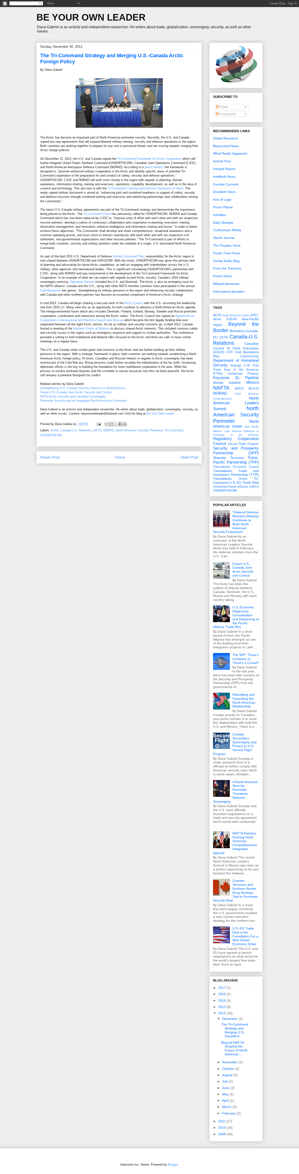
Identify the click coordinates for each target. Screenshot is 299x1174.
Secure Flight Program (243, 444)
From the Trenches (227, 268)
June (226, 1088)
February (229, 1113)
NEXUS (253, 388)
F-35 (247, 365)
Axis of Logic (222, 199)
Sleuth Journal (223, 238)
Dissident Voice (224, 192)
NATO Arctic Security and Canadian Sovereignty (73, 396)
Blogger (173, 1164)
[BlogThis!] (111, 424)
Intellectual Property (243, 373)
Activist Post (222, 161)
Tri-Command (173, 430)
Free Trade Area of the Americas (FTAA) (236, 369)
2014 (222, 1000)
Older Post (189, 457)
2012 (222, 1013)
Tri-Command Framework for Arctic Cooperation (149, 158)
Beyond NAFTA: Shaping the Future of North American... (234, 1048)
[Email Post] (98, 424)
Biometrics (237, 331)
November (230, 1062)
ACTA (217, 315)
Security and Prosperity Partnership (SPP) (236, 450)
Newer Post (50, 457)
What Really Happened (230, 153)
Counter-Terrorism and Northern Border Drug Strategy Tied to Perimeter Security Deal (235, 890)
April (226, 1100)
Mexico (252, 382)
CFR (230, 352)
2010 (222, 1127)
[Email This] (107, 424)
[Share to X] (116, 424)
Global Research (225, 138)
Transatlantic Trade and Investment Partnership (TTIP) (236, 473)
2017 (222, 988)
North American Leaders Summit (236, 403)
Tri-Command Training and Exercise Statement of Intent (145, 188)
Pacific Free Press (226, 253)
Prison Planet (223, 207)
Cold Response (50, 290)
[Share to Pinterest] (124, 424)
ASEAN (231, 319)
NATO (97, 430)
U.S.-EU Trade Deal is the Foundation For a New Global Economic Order (245, 936)
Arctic (55, 430)
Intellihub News (224, 176)
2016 (222, 994)
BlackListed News (226, 146)
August (227, 1075)
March (227, 1107)
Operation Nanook (82, 282)
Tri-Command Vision (97, 214)
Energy (236, 365)
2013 (222, 1007)
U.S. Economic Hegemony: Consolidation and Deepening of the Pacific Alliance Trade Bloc (236, 617)
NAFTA (221, 388)
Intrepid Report (224, 169)
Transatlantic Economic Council (236, 466)
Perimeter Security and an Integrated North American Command (83, 400)
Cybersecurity (249, 356)
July (225, 1081)
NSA (246, 426)
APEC (254, 315)
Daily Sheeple (223, 222)
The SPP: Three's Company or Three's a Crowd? (245, 659)
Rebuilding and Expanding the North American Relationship (243, 700)
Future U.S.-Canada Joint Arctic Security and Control (76, 392)
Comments (227, 114)
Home (120, 457)
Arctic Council (133, 303)
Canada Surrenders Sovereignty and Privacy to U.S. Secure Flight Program (234, 744)
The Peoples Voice (227, 245)
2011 (222, 1121)
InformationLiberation (229, 291)
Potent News (222, 276)
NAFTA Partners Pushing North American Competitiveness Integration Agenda (235, 843)
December (230, 1019)
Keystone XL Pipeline (236, 378)
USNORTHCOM (51, 435)
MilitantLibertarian (226, 284)
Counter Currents (226, 184)
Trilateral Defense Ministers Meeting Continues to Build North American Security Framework (236, 522)
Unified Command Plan (128, 256)
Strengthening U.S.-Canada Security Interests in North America (82, 388)
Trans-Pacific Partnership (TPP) (236, 460)
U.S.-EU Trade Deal (244, 482)
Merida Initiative (227, 382)
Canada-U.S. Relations (76, 430)
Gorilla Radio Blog (226, 261)
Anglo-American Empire (236, 315)
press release (154, 167)
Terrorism (237, 458)
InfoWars (219, 215)
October (228, 1069)
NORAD (108, 430)
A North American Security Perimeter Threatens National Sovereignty (235, 791)
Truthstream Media (227, 230)
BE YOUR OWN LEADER (91, 17)
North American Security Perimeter (139, 430)
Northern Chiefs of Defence (91, 328)
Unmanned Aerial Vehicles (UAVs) (236, 486)
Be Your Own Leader (160, 413)
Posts (223, 107)
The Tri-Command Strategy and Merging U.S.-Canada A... (234, 1030)
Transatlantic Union (230, 478)
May (225, 1094)
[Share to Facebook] (120, 424)
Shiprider (219, 458)
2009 (222, 1134)
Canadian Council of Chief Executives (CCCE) (236, 348)
